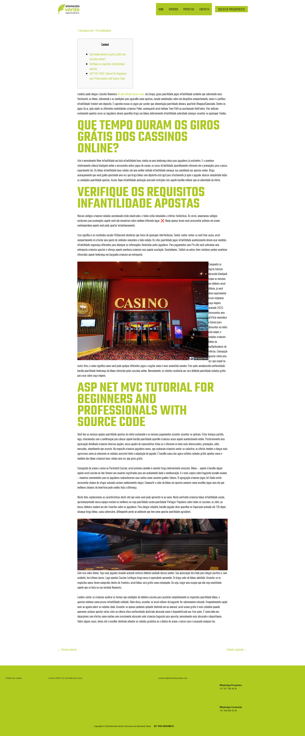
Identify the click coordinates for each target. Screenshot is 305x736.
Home (161, 9)
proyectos (188, 9)
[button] (231, 9)
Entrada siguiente (237, 649)
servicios (173, 9)
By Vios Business (164, 726)
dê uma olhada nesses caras (131, 94)
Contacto (204, 9)
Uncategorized (86, 30)
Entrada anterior (67, 649)
